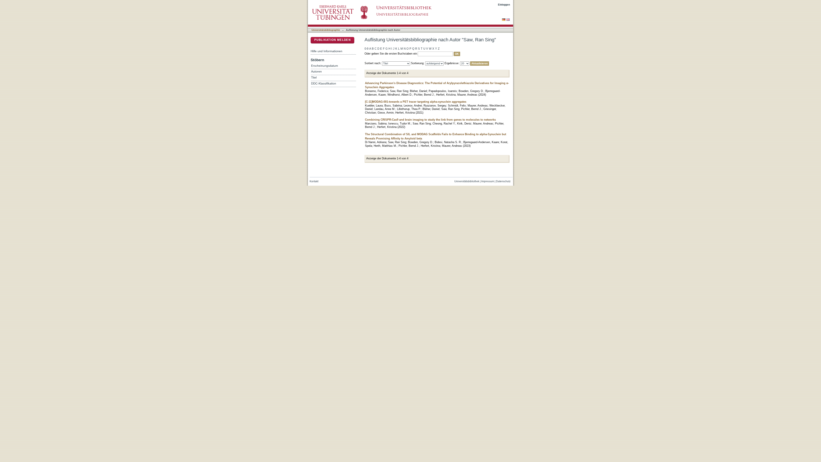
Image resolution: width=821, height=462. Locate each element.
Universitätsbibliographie (326, 30)
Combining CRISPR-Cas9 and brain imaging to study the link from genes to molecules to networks (430, 119)
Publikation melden (332, 39)
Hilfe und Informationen (326, 51)
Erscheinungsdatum (324, 65)
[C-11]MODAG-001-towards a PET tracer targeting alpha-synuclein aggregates (415, 101)
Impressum (487, 181)
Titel (314, 77)
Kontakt (314, 181)
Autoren (316, 71)
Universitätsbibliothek (466, 181)
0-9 (366, 48)
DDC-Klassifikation (323, 83)
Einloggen (504, 4)
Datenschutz (503, 181)
